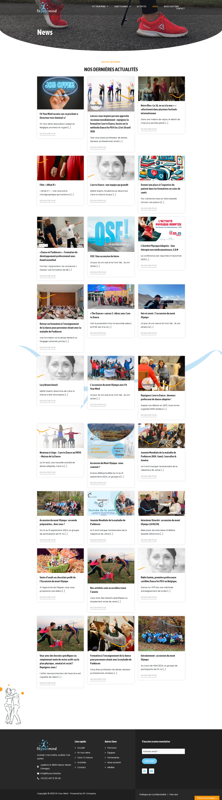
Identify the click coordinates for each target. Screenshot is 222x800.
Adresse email (150, 751)
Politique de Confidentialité (152, 794)
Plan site (173, 794)
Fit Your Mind (99, 6)
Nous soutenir (171, 6)
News (155, 6)
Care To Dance (121, 6)
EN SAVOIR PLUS (47, 133)
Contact (180, 8)
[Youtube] (151, 771)
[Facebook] (144, 771)
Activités (141, 6)
